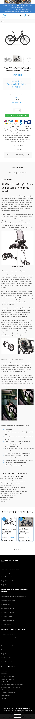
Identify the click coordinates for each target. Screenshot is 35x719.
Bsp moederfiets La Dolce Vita (10, 569)
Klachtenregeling (6, 690)
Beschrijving (17, 167)
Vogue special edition (7, 620)
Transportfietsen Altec (8, 646)
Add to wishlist (18, 145)
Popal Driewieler (6, 624)
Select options (8, 540)
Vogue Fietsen (5, 604)
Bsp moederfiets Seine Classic (10, 565)
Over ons (4, 671)
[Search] (20, 15)
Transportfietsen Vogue (8, 642)
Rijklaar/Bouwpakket (7, 676)
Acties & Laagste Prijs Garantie (10, 687)
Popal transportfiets (7, 612)
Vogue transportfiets (7, 654)
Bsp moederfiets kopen (8, 600)
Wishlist (25, 15)
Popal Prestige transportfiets (10, 573)
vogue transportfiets (7, 608)
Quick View (15, 525)
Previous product (27, 21)
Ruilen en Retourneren (8, 682)
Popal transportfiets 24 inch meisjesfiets (14, 596)
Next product (32, 21)
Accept (17, 716)
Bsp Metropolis (6, 658)
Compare (18, 149)
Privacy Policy (5, 695)
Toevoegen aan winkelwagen (17, 115)
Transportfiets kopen (7, 650)
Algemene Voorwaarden (8, 693)
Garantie (4, 674)
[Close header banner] (33, 2)
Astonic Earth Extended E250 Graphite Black (24, 531)
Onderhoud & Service (7, 679)
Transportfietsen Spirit (8, 634)
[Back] (2, 21)
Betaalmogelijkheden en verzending (12, 684)
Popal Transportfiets (7, 577)
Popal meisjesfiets (7, 616)
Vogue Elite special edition (9, 581)
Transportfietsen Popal (8, 638)
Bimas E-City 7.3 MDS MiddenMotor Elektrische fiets (8, 531)
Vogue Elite (4, 585)
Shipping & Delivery (17, 173)
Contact (3, 698)
